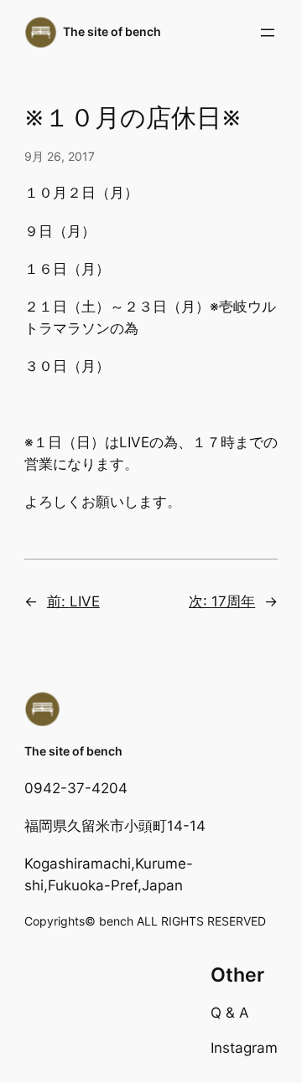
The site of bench (112, 31)
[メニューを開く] (268, 33)
